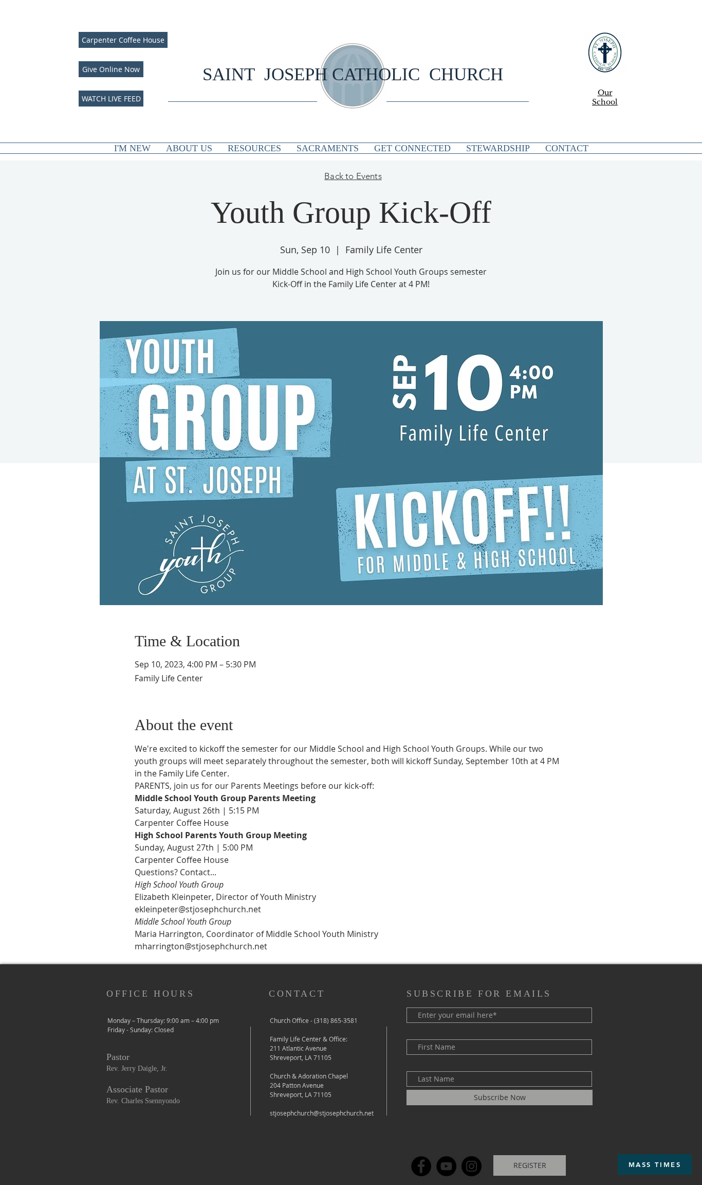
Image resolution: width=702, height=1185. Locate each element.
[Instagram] (471, 1166)
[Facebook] (421, 1166)
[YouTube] (446, 1166)
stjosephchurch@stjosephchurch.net (322, 1113)
